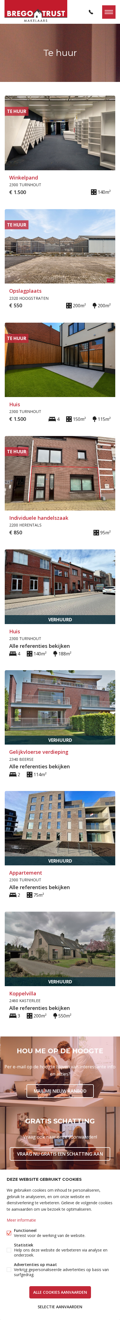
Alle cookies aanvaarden (60, 1292)
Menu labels (109, 12)
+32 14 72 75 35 (91, 12)
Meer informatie (21, 1220)
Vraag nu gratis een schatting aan (60, 1154)
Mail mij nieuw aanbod (60, 1091)
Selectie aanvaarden (60, 1306)
